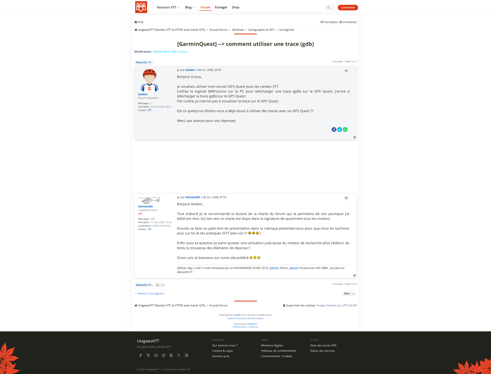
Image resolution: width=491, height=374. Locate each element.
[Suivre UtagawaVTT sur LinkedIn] (155, 355)
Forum (205, 7)
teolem (142, 94)
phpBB (236, 315)
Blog (188, 7)
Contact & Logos (222, 350)
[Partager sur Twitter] (339, 129)
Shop (235, 7)
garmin (274, 268)
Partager (221, 7)
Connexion (348, 7)
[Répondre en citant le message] (346, 70)
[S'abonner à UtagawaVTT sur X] (148, 355)
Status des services (322, 350)
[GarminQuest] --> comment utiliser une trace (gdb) (245, 44)
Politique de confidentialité (278, 350)
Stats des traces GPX (323, 345)
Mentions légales (272, 345)
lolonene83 (145, 206)
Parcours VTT (167, 7)
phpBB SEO (252, 324)
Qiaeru (260, 318)
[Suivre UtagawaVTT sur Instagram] (163, 355)
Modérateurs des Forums (170, 51)
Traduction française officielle (241, 318)
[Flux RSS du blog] (186, 355)
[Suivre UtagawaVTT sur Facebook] (140, 355)
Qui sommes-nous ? (225, 345)
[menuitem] (138, 22)
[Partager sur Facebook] (334, 129)
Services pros (220, 356)
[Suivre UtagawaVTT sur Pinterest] (171, 355)
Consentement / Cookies (276, 356)
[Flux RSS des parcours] (178, 355)
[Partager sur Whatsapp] (345, 129)
